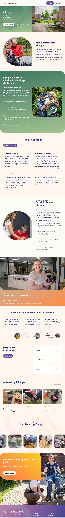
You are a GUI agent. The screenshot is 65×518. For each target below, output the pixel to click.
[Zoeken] (43, 3)
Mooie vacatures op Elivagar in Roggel (10, 410)
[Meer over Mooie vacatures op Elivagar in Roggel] (12, 396)
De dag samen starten (31, 409)
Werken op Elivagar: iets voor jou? (20, 461)
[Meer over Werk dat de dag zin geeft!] (52, 396)
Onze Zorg (35, 513)
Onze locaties (35, 515)
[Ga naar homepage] (14, 512)
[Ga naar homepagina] (10, 3)
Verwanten (50, 515)
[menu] (39, 3)
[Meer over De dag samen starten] (32, 396)
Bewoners (50, 513)
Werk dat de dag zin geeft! (50, 410)
